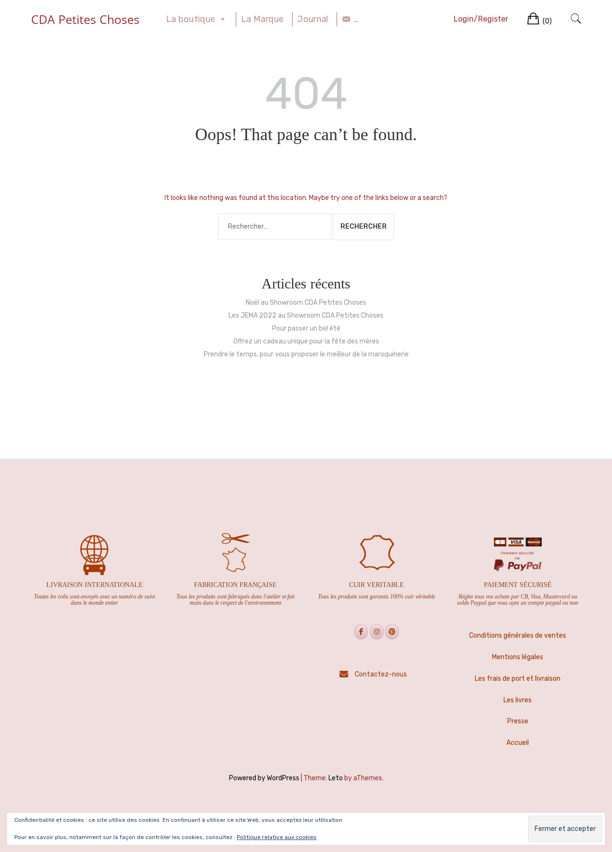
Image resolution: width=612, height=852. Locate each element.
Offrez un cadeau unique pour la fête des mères (306, 341)
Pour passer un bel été (306, 328)
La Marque (262, 19)
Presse (517, 721)
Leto (335, 778)
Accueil (517, 743)
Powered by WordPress (264, 778)
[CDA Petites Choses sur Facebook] (361, 631)
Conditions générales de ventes (517, 635)
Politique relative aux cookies (277, 837)
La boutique (190, 19)
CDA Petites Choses (85, 19)
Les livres (517, 700)
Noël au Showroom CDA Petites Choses (306, 303)
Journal (312, 19)
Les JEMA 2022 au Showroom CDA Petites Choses (306, 315)
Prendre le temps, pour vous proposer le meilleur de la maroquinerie (306, 354)
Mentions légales (517, 657)
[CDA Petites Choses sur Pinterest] (392, 631)
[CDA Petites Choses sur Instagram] (376, 631)
